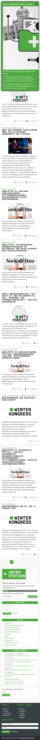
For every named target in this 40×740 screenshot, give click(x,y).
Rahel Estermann (33, 121)
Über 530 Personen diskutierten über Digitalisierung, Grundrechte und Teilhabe (19, 132)
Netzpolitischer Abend (11, 642)
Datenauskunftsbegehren (12, 629)
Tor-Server (7, 634)
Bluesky (21, 709)
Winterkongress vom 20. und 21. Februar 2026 (19, 507)
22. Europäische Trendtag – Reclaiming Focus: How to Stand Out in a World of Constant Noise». (20, 661)
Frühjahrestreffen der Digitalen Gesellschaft (17, 670)
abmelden (15, 613)
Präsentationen (9, 638)
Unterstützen (7, 713)
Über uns (6, 709)
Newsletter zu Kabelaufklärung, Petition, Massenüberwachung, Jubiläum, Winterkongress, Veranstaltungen (19, 355)
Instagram (22, 711)
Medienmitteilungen (10, 645)
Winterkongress (9, 640)
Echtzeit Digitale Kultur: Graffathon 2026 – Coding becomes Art (19, 675)
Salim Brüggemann (32, 236)
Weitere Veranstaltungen (11, 679)
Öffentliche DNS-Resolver (12, 632)
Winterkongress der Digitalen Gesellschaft (18, 399)
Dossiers (6, 711)
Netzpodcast (8, 623)
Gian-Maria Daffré (33, 287)
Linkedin (21, 713)
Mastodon (22, 715)
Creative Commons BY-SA (26, 738)
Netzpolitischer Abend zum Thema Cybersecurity (19, 666)
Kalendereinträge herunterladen (13, 683)
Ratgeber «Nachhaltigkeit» (12, 627)
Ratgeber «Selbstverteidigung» (13, 625)
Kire (37, 343)
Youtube (21, 717)
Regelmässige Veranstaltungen (13, 681)
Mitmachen (6, 715)
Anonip (6, 636)
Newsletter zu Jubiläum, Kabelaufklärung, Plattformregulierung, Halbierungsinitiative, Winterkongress (15, 195)
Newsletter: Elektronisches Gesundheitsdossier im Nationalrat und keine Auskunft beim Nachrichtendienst (19, 248)
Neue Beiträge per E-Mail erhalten (12, 689)
